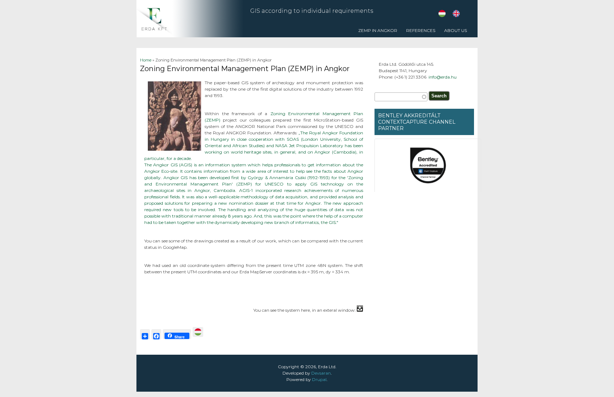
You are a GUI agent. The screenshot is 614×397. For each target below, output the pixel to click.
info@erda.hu (443, 77)
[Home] (189, 35)
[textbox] (401, 96)
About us (455, 30)
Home (145, 60)
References (419, 32)
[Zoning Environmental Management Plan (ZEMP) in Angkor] (456, 15)
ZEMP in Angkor (377, 30)
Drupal (319, 379)
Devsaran (321, 373)
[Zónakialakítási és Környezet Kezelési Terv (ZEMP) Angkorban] (442, 15)
